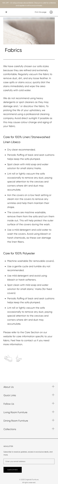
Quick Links (10, 395)
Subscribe (12, 470)
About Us (9, 386)
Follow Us (9, 403)
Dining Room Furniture (16, 420)
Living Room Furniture (15, 412)
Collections (10, 429)
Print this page (40, 12)
